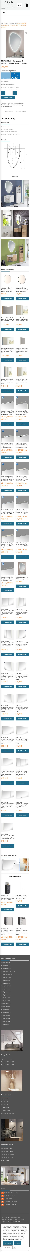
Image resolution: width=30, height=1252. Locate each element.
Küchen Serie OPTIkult (6, 1148)
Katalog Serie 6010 (5, 995)
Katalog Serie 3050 (5, 983)
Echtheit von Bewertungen (14, 1221)
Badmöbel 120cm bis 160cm (8, 1113)
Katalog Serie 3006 (5, 980)
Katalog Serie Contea (6, 968)
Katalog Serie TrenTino (6, 974)
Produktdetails (8, 298)
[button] (26, 33)
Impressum (4, 1217)
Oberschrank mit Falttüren (10, 1201)
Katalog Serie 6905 (5, 1006)
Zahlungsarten (16, 1219)
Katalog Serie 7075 (5, 1024)
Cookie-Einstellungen (12, 1239)
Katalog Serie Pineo (6, 977)
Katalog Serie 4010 (5, 989)
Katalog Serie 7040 (5, 1018)
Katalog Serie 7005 (5, 1015)
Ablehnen (17, 1243)
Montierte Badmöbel (11, 23)
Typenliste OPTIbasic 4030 (7, 1059)
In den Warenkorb (8, 97)
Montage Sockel (8, 1198)
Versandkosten (12, 70)
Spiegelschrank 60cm (6, 106)
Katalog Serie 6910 (5, 1009)
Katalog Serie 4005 (5, 986)
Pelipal (8, 105)
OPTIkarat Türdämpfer (9, 1195)
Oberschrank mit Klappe (10, 1204)
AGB (9, 1217)
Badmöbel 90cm (5, 1107)
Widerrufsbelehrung (7, 1219)
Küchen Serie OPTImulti (7, 1157)
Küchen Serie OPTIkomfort (7, 1154)
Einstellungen (8, 1247)
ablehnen (20, 1236)
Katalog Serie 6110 (5, 1003)
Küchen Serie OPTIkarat (7, 1151)
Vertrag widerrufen (6, 1223)
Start (2, 23)
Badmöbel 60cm (5, 1102)
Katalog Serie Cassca (6, 965)
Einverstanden (8, 1243)
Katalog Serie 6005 (5, 992)
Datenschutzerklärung (16, 1217)
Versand (23, 1219)
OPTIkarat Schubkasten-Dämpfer (12, 1192)
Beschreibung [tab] (9, 111)
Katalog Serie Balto (5, 962)
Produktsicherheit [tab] (21, 111)
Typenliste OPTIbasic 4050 (7, 1062)
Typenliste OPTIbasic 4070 (7, 1065)
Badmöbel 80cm (5, 1104)
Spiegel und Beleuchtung (17, 105)
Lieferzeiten (4, 1221)
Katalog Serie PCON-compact (8, 971)
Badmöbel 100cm (5, 1110)
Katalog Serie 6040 (5, 1000)
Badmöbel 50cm (5, 1099)
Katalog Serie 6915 (5, 1012)
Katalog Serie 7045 (5, 1021)
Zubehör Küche (5, 1160)
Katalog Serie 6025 (5, 997)
